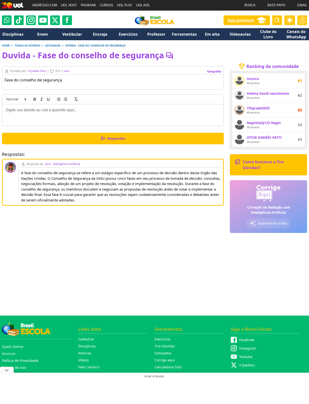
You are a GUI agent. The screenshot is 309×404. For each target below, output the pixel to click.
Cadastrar (86, 339)
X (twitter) (247, 365)
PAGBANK (88, 5)
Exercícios (162, 339)
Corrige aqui (164, 360)
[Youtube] (43, 20)
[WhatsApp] (7, 20)
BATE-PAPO (276, 5)
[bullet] (65, 99)
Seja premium (240, 20)
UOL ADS (143, 5)
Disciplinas (87, 346)
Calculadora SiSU (168, 367)
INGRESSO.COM (44, 5)
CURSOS (106, 5)
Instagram (247, 348)
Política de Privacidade (20, 360)
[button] (16, 99)
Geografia (214, 71)
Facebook (246, 340)
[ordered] (58, 99)
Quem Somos (12, 346)
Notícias (84, 353)
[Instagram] (31, 20)
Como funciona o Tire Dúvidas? (259, 164)
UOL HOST (69, 5)
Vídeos (83, 360)
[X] (55, 20)
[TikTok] (19, 20)
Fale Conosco (88, 367)
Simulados (162, 353)
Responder (112, 138)
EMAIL (302, 5)
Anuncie (8, 353)
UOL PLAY (124, 5)
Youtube (246, 356)
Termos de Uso (14, 367)
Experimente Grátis (268, 223)
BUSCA (250, 5)
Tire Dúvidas (164, 346)
